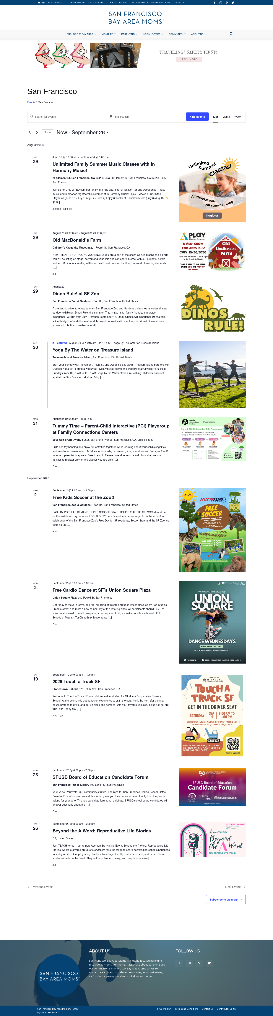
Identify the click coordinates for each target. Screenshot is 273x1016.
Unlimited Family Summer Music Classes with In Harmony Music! (104, 167)
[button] (231, 34)
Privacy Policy (164, 1008)
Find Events (197, 116)
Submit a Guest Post (117, 2)
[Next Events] (37, 132)
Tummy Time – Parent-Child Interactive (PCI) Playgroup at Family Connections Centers (111, 428)
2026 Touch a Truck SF (76, 681)
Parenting (128, 34)
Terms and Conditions (186, 1008)
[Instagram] (220, 2)
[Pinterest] (227, 2)
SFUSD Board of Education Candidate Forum (100, 777)
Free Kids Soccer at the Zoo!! (83, 497)
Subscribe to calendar (224, 899)
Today (48, 132)
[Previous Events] (29, 132)
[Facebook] (214, 2)
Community (176, 34)
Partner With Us (77, 2)
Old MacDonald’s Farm (77, 240)
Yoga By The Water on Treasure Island (93, 349)
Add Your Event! (96, 2)
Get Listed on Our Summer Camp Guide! (150, 2)
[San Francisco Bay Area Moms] (136, 18)
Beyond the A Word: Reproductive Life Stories (102, 830)
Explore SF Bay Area (80, 34)
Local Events (151, 34)
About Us (197, 34)
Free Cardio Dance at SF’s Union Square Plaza (102, 590)
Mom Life (107, 34)
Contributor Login (226, 1008)
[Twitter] (233, 2)
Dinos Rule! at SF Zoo (76, 293)
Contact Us (179, 2)
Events (31, 102)
